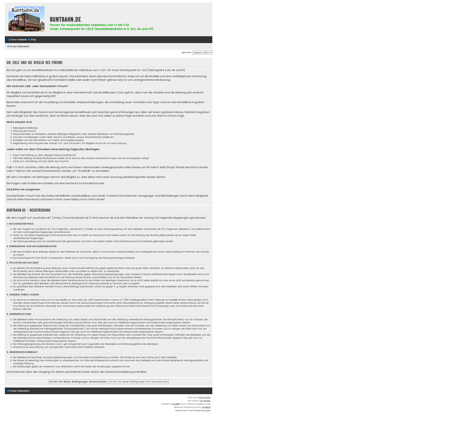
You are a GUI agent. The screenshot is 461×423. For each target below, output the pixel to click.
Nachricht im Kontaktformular (85, 183)
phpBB (175, 404)
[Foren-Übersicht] (26, 19)
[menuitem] (17, 39)
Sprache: (187, 52)
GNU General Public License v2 (105, 299)
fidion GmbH (205, 397)
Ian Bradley (205, 400)
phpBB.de (206, 407)
